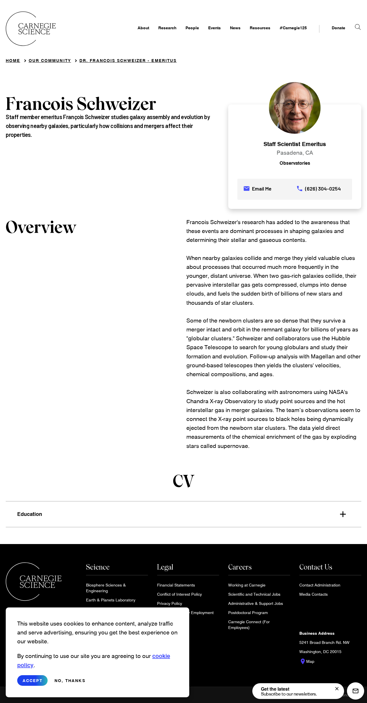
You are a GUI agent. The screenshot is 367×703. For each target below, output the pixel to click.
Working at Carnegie (247, 585)
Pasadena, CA (295, 152)
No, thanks (69, 680)
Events (214, 27)
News (235, 27)
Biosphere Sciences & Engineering (106, 587)
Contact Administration (319, 585)
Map (306, 661)
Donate (338, 27)
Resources (260, 27)
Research (167, 27)
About (143, 27)
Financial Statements (176, 585)
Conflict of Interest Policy (179, 594)
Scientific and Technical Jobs (254, 594)
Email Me (257, 188)
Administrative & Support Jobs (255, 603)
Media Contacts (313, 594)
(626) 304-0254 (318, 188)
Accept (32, 680)
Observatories (295, 163)
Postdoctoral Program (248, 612)
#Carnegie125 (293, 27)
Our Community (50, 60)
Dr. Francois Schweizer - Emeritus (128, 60)
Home (13, 60)
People (192, 27)
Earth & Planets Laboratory (110, 600)
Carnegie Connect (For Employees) (249, 624)
